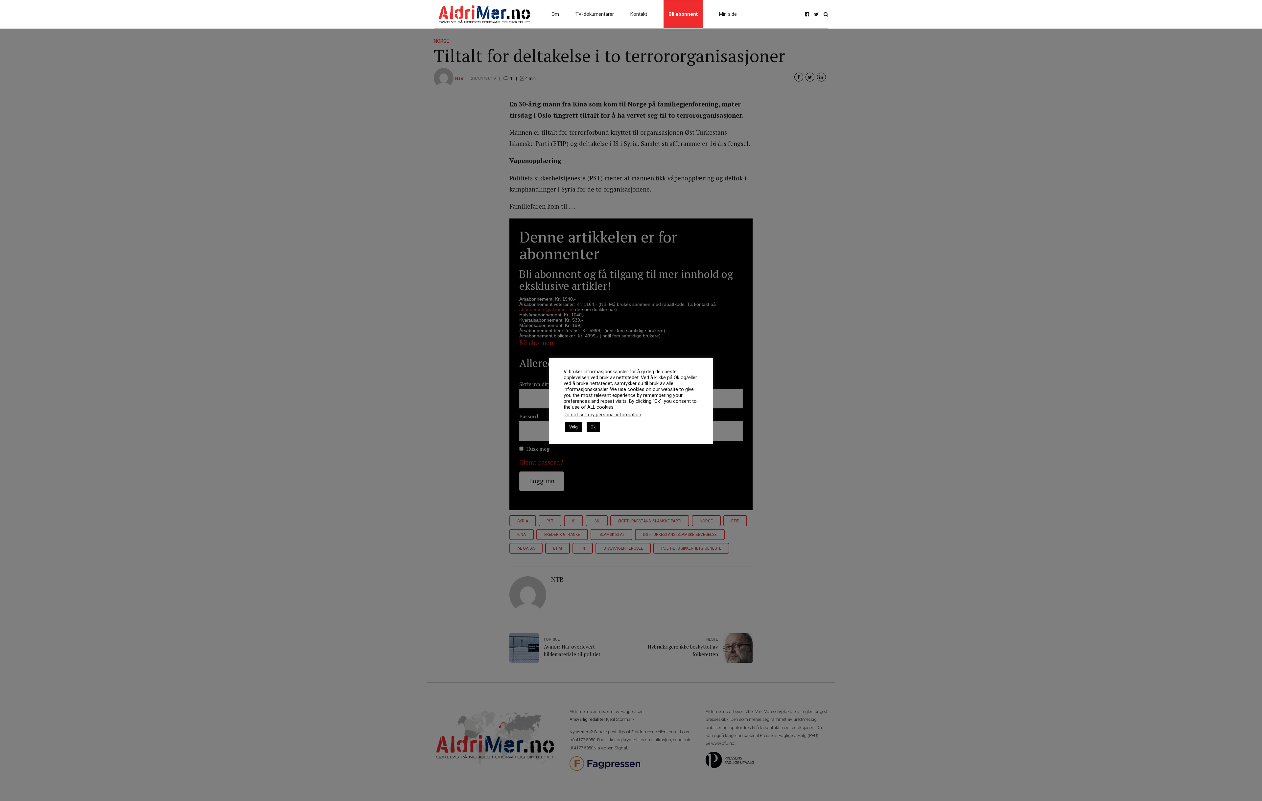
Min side (728, 14)
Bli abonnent (683, 14)
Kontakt (638, 14)
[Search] (826, 14)
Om (555, 14)
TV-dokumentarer (594, 14)
